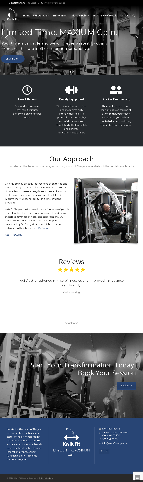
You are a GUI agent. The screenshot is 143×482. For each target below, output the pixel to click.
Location (35, 3)
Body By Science (41, 228)
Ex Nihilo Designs (46, 478)
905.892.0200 (110, 439)
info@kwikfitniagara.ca (54, 3)
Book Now (126, 385)
